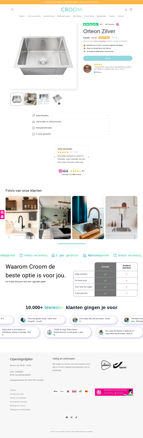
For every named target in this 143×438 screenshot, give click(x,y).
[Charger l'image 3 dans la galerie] (44, 99)
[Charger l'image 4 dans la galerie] (57, 99)
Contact (13, 390)
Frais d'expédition (100, 41)
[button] (12, 9)
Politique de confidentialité (20, 409)
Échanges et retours (18, 406)
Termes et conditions (18, 398)
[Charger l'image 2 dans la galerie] (30, 99)
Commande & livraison (18, 402)
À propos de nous (17, 394)
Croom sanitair (60, 431)
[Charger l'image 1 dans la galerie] (17, 99)
